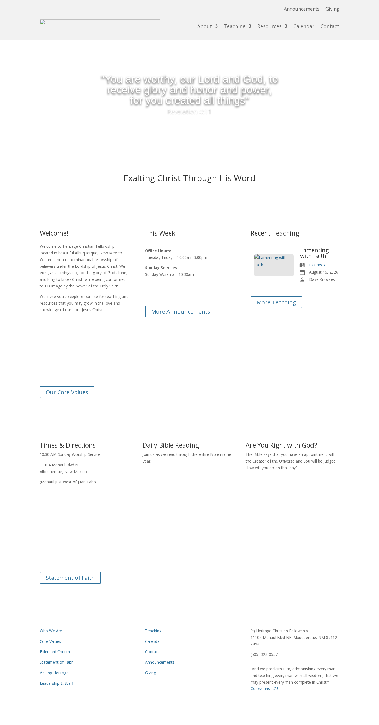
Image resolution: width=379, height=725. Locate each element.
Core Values (50, 641)
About (204, 26)
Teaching (235, 26)
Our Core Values (67, 392)
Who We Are (51, 630)
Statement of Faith (70, 577)
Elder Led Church (55, 651)
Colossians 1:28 (189, 559)
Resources (269, 26)
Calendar (303, 26)
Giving (332, 9)
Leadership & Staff (56, 683)
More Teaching (276, 302)
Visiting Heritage (54, 672)
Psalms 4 (317, 265)
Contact (329, 26)
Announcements (301, 9)
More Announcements (180, 311)
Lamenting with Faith (314, 253)
